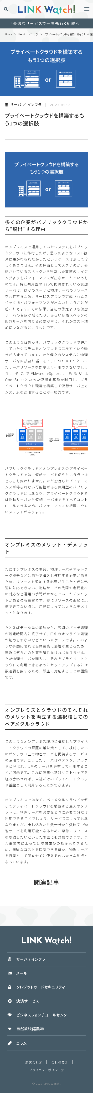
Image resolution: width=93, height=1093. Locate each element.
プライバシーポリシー (45, 1070)
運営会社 (32, 1062)
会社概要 (58, 1062)
